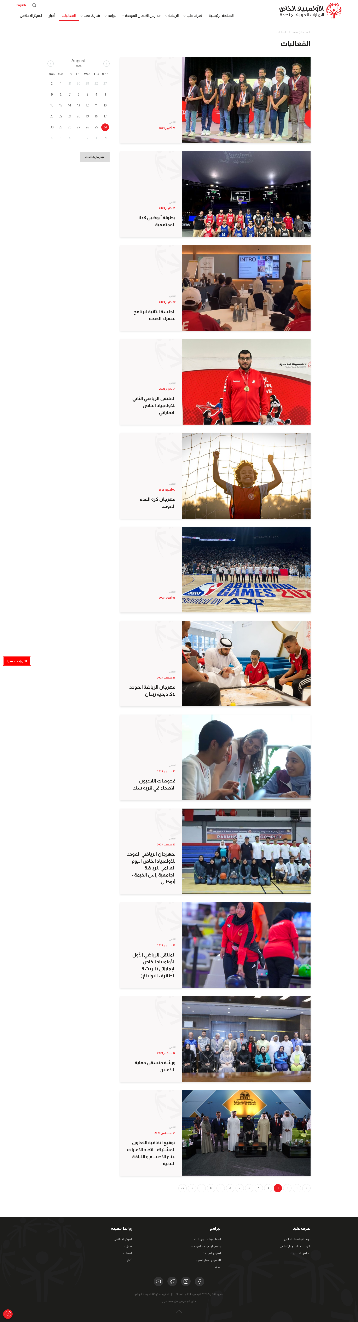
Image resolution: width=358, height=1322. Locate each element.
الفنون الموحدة (212, 1253)
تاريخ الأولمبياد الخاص (297, 1239)
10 (211, 1188)
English (21, 5)
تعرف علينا (194, 15)
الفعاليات (69, 15)
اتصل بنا (127, 1246)
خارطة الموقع (142, 1294)
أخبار (52, 15)
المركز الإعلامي (31, 15)
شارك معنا (91, 15)
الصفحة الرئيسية (221, 15)
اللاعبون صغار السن (208, 1260)
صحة (218, 1267)
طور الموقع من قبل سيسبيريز (179, 1301)
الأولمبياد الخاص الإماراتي (295, 1246)
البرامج (112, 15)
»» (182, 1188)
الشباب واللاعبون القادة (206, 1239)
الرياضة (173, 15)
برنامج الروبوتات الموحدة (206, 1246)
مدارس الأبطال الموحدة (143, 15)
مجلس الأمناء (302, 1253)
